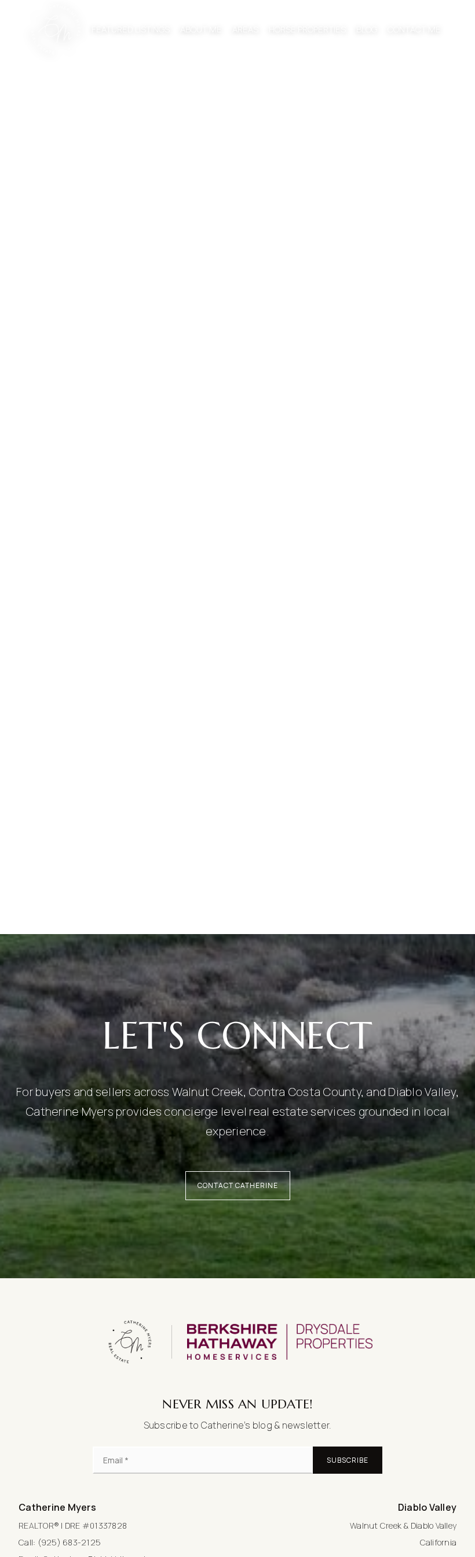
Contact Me (414, 29)
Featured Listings (131, 29)
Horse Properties (307, 29)
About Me (201, 29)
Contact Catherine (238, 1185)
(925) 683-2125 (69, 1542)
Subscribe (347, 1460)
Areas (245, 29)
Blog (366, 29)
